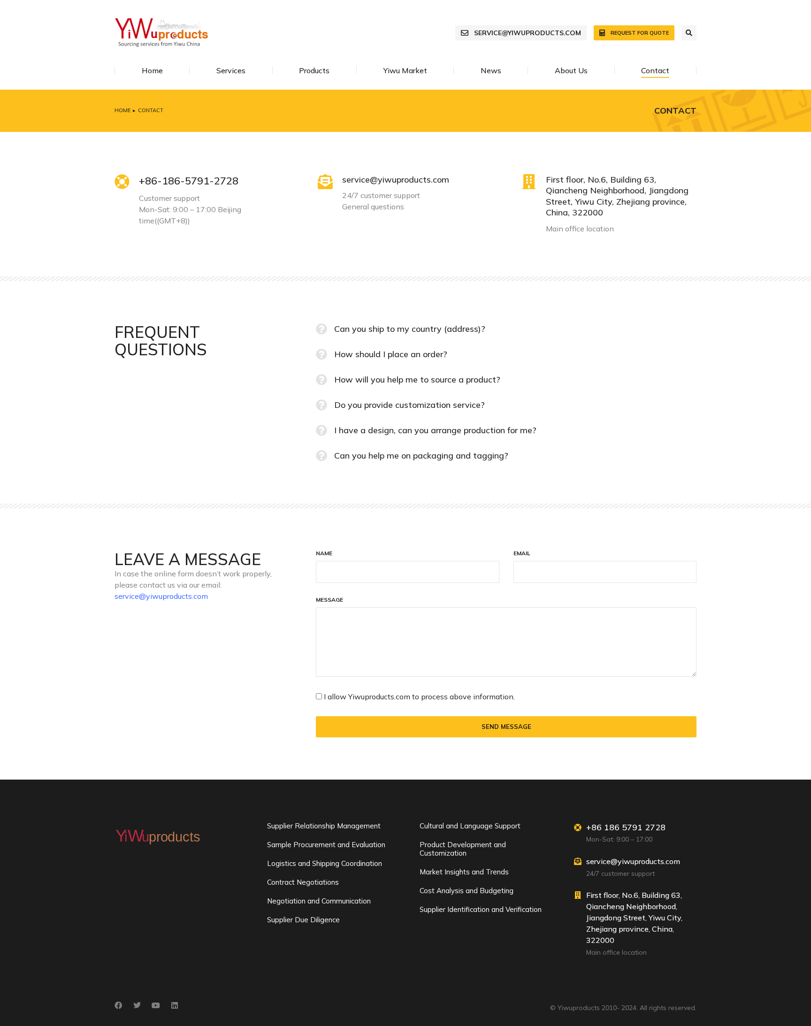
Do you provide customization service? (409, 404)
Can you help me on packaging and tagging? (421, 455)
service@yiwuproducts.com (527, 33)
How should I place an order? (390, 354)
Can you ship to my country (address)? (409, 328)
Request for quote (640, 33)
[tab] (506, 329)
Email (521, 554)
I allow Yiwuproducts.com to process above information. (419, 696)
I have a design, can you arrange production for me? (435, 430)
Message (329, 600)
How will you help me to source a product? (417, 379)
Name (324, 554)
